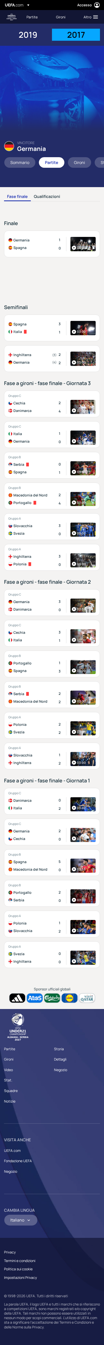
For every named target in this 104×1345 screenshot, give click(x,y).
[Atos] (35, 998)
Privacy (10, 1252)
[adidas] (17, 998)
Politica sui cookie (18, 1269)
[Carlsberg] (52, 998)
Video (8, 1069)
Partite (9, 1048)
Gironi (8, 1059)
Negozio (60, 1069)
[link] (32, 17)
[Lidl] (69, 998)
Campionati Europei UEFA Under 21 (11, 17)
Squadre (11, 1090)
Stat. (8, 1080)
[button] (89, 17)
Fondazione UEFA (18, 1160)
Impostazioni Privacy (20, 1277)
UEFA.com (12, 1150)
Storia (59, 1048)
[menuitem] (37, 17)
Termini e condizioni (19, 1260)
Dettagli (60, 1059)
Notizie (9, 1101)
